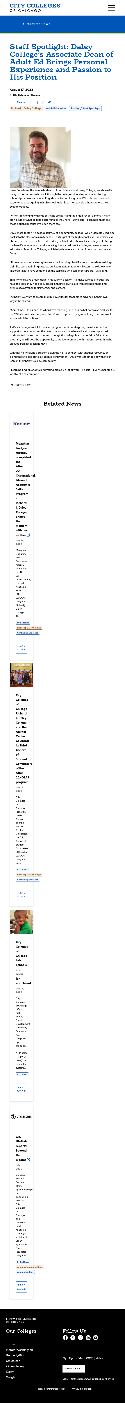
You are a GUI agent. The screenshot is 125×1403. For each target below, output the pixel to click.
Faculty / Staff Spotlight (85, 108)
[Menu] (111, 8)
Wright (11, 1377)
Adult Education (56, 108)
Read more (21, 647)
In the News (23, 623)
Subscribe (73, 1368)
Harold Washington (19, 1349)
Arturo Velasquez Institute (30, 1267)
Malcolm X (13, 1360)
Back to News (38, 24)
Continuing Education (27, 633)
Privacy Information (81, 1389)
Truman (11, 1344)
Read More (21, 423)
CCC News (22, 870)
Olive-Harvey (15, 1366)
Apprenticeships (25, 1272)
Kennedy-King (15, 1355)
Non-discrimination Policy (51, 1389)
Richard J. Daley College (26, 108)
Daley (10, 1371)
